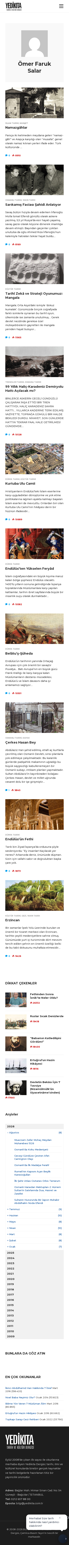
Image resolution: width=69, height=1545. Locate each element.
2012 (10, 1320)
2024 (11, 1258)
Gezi (24, 916)
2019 (10, 1284)
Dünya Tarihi (12, 479)
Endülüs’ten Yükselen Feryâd (29, 569)
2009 (11, 1336)
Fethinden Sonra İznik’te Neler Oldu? (44, 995)
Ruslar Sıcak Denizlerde (47, 1016)
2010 (10, 1331)
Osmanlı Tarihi (13, 200)
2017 (10, 1294)
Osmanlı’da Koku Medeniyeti (31, 1149)
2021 (10, 1273)
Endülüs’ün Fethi (19, 839)
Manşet (24, 123)
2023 (10, 1263)
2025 (10, 1252)
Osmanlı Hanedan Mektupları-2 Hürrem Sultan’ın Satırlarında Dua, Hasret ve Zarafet (37, 1190)
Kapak (26, 738)
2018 (10, 1289)
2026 (11, 1126)
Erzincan (12, 920)
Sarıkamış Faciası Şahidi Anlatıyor (33, 205)
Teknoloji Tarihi (14, 382)
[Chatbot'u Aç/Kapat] (62, 1537)
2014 (10, 1310)
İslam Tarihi (12, 123)
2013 (10, 1315)
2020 (11, 1279)
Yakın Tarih (29, 200)
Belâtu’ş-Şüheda (19, 653)
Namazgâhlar (16, 128)
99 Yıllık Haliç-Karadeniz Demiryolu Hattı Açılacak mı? (34, 389)
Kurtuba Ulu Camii (20, 484)
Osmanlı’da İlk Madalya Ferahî (31, 1165)
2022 (10, 1268)
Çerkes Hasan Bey (20, 742)
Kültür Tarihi (13, 289)
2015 (10, 1305)
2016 (10, 1300)
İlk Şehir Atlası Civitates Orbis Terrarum (37, 1180)
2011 (10, 1326)
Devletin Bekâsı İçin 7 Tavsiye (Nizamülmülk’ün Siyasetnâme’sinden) (45, 1087)
